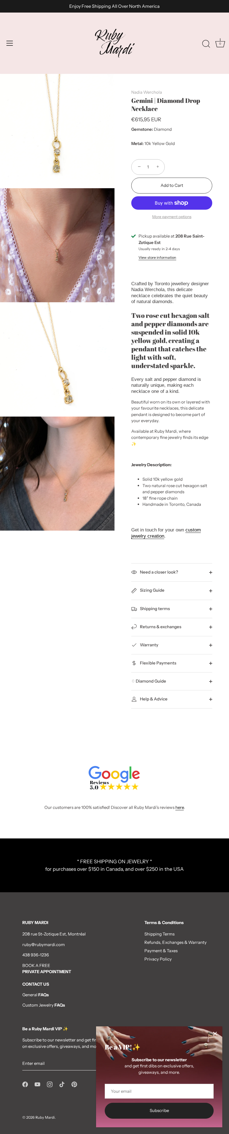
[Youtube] (37, 1084)
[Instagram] (50, 1084)
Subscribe (159, 1110)
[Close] (215, 1033)
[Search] (206, 44)
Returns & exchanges (160, 626)
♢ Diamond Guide (148, 681)
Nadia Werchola (146, 92)
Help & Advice (153, 699)
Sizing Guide (151, 590)
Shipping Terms (159, 934)
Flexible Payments (157, 663)
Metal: (137, 143)
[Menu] (10, 43)
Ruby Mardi (45, 1117)
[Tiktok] (62, 1084)
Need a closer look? (158, 572)
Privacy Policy (158, 959)
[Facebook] (25, 1084)
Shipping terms (154, 608)
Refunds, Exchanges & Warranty (175, 942)
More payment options (171, 216)
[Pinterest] (74, 1084)
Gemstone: (142, 129)
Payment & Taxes (161, 950)
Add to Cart (172, 185)
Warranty (148, 644)
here (179, 807)
